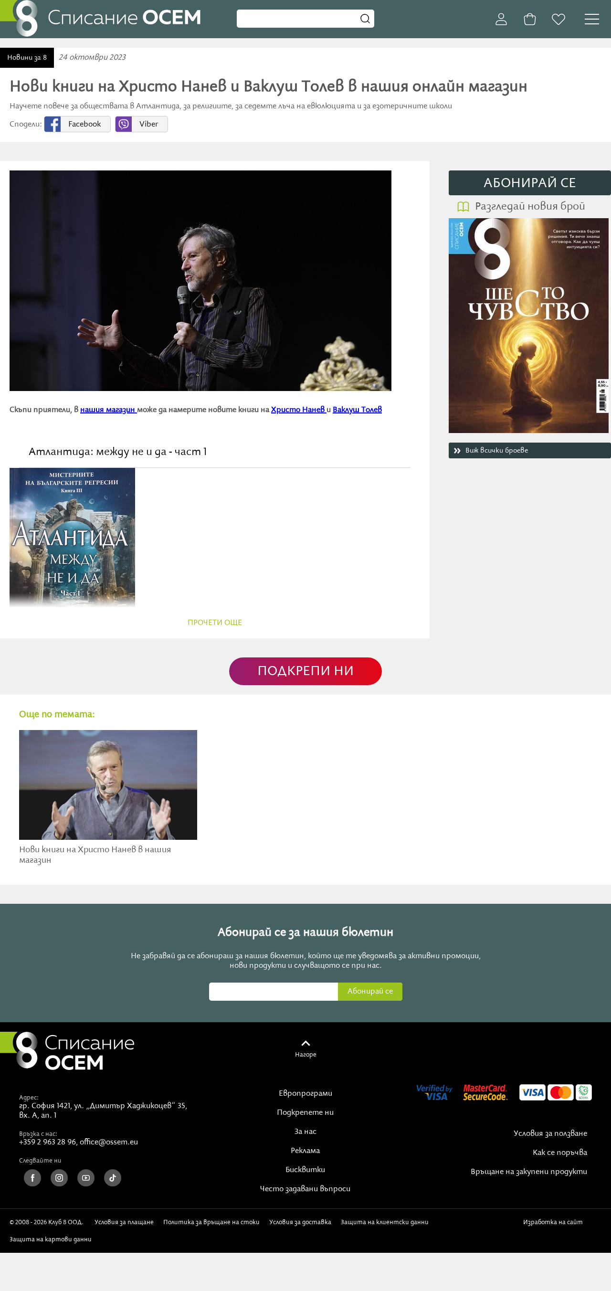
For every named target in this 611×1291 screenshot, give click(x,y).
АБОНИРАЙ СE (530, 183)
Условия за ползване (550, 1134)
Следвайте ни (40, 1160)
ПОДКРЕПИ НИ (305, 671)
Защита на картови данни (51, 1239)
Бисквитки (305, 1170)
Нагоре (305, 1054)
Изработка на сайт (554, 1222)
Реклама (305, 1151)
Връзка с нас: (38, 1134)
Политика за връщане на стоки (211, 1222)
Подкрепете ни (305, 1113)
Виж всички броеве (496, 450)
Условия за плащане (124, 1222)
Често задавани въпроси (305, 1189)
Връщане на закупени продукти (529, 1172)
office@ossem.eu (109, 1142)
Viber (148, 124)
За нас (305, 1132)
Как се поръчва (560, 1153)
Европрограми (305, 1094)
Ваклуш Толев (357, 410)
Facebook (84, 124)
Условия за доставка (300, 1222)
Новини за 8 (27, 57)
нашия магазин (108, 410)
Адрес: (29, 1097)
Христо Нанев (299, 410)
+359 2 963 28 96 (47, 1142)
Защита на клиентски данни (385, 1222)
